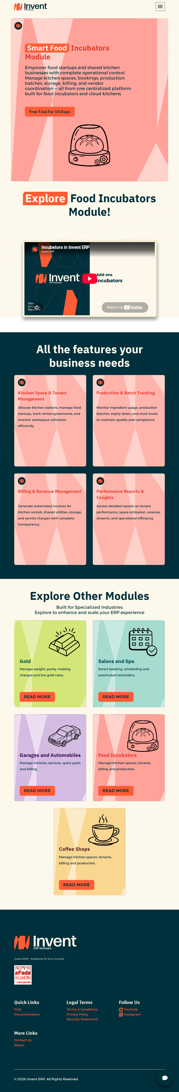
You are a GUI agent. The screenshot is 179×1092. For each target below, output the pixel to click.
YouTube (131, 1009)
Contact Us (23, 1040)
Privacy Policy (77, 1014)
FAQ (17, 1009)
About (19, 1045)
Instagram (132, 1014)
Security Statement (82, 1019)
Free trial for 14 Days (49, 112)
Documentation (27, 1014)
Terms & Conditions (82, 1009)
